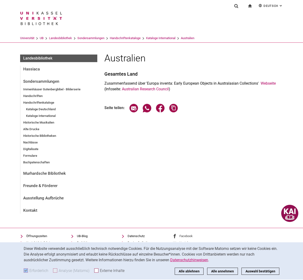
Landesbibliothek (60, 38)
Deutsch (273, 6)
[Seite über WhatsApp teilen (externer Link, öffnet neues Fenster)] (147, 111)
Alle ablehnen (189, 271)
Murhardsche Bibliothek (44, 173)
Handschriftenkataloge (125, 38)
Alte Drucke (31, 129)
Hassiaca (31, 69)
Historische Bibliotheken (39, 136)
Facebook (186, 236)
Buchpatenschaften (36, 162)
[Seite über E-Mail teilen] (133, 111)
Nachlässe (30, 142)
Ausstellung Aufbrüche (43, 198)
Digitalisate (30, 149)
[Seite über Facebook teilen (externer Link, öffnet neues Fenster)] (160, 111)
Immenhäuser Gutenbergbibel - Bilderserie (51, 89)
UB (42, 38)
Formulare (30, 155)
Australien (187, 38)
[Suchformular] (236, 6)
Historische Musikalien (38, 122)
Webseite (268, 83)
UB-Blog (82, 236)
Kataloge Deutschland (41, 109)
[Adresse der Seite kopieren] (173, 111)
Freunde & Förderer (40, 185)
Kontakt (30, 210)
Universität (27, 38)
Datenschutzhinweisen (189, 260)
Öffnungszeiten (36, 236)
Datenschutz (136, 236)
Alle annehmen (222, 271)
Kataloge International (160, 38)
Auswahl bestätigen (260, 271)
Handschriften (33, 96)
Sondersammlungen (90, 38)
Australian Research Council (145, 89)
